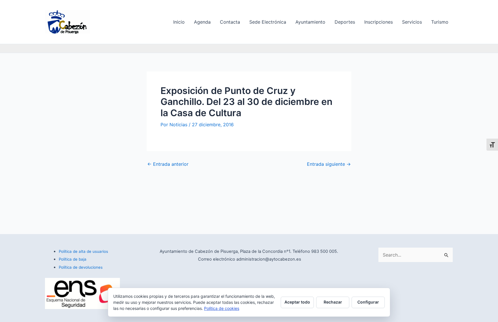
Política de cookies (221, 308)
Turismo (439, 22)
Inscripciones (378, 22)
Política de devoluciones (81, 267)
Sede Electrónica (267, 22)
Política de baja (72, 259)
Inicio (179, 22)
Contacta (230, 22)
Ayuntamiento (310, 22)
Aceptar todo (297, 302)
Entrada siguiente (329, 164)
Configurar (368, 302)
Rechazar (333, 302)
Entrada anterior (167, 164)
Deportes (345, 22)
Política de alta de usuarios (83, 251)
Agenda (202, 22)
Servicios (412, 22)
